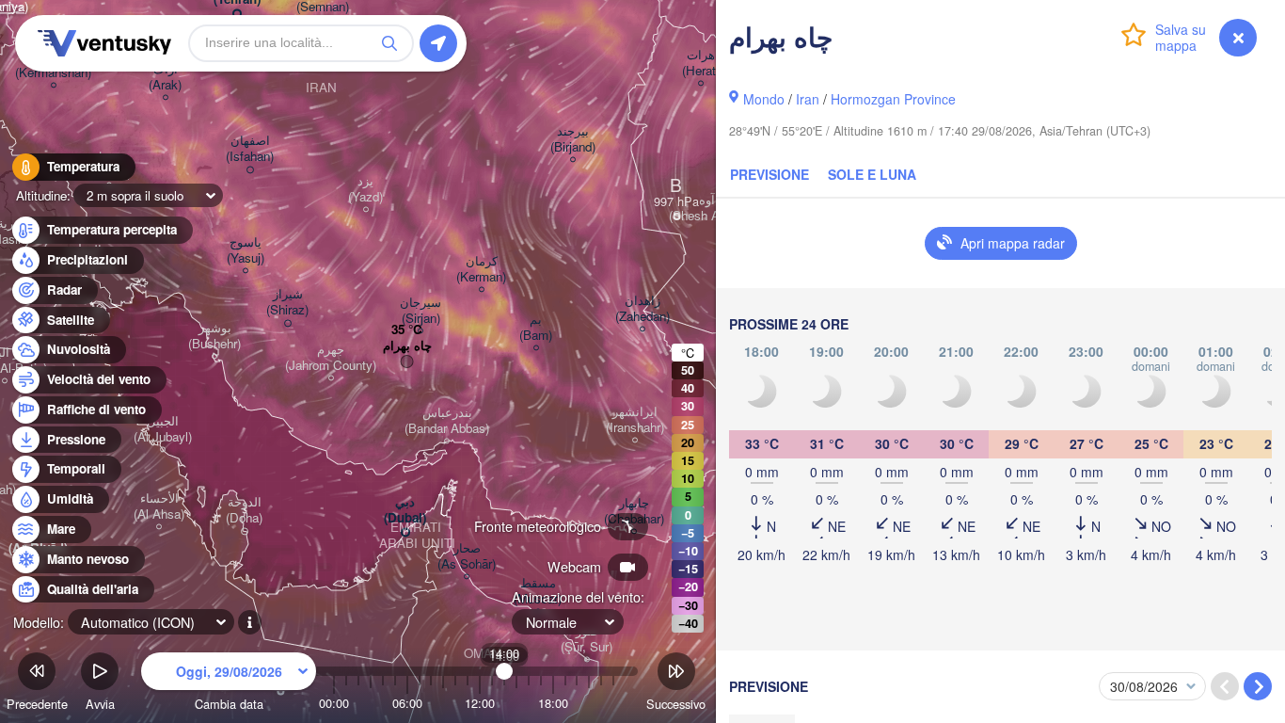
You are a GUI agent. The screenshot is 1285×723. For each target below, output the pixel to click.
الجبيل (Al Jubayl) (163, 429)
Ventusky (101, 43)
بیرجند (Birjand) (572, 139)
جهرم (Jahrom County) (330, 358)
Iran (807, 98)
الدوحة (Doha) (244, 510)
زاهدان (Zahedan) (642, 309)
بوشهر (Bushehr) (214, 336)
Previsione (769, 174)
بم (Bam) (535, 328)
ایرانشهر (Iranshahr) (635, 420)
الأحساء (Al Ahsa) (159, 506)
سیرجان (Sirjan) (420, 311)
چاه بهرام (407, 346)
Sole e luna (872, 174)
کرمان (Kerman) (481, 269)
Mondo (764, 98)
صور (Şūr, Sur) (586, 639)
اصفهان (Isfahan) (250, 149)
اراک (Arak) (165, 77)
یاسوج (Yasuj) (245, 250)
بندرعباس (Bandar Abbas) (447, 421)
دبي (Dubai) (405, 510)
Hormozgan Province (893, 98)
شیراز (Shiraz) (287, 302)
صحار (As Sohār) (466, 556)
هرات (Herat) (701, 63)
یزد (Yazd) (365, 189)
